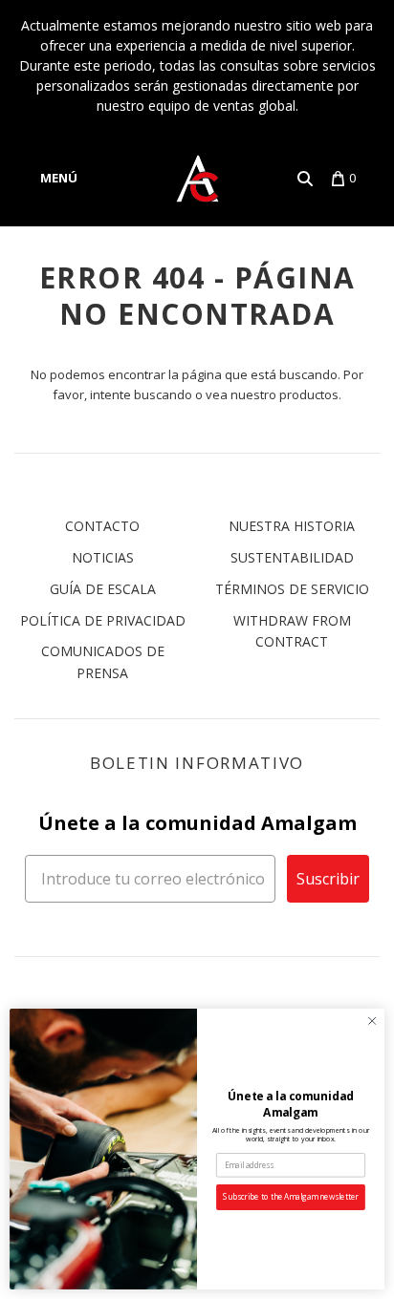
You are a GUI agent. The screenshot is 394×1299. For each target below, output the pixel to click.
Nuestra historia (292, 526)
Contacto (102, 526)
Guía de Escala (103, 589)
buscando (163, 394)
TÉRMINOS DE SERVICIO (292, 589)
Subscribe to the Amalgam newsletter (290, 1197)
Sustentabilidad (292, 557)
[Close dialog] (372, 1021)
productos (309, 394)
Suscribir (328, 878)
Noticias (103, 557)
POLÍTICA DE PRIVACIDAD (103, 620)
